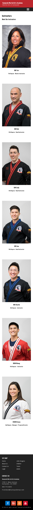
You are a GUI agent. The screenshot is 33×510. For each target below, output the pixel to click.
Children (18, 464)
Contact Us (5, 466)
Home (4, 461)
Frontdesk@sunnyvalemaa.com (13, 490)
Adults (18, 469)
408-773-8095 (7, 487)
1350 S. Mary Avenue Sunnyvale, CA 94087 (9, 483)
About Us (5, 464)
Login (3, 469)
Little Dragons (20, 461)
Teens (18, 466)
